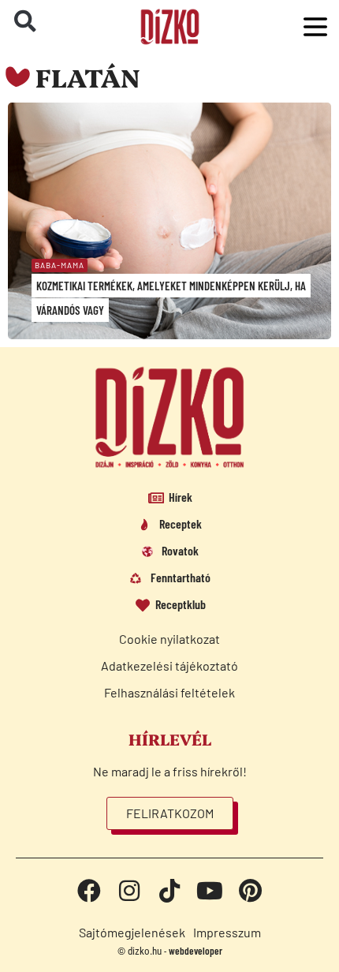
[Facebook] (89, 890)
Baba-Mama (59, 265)
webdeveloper (195, 950)
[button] (26, 21)
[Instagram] (129, 890)
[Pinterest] (249, 890)
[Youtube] (209, 890)
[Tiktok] (169, 890)
